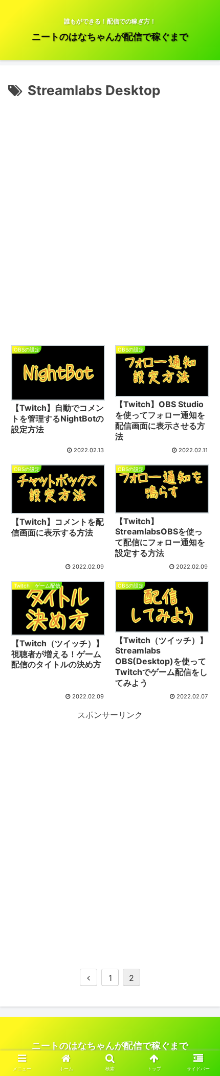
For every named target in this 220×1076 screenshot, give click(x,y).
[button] (199, 915)
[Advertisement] (110, 217)
